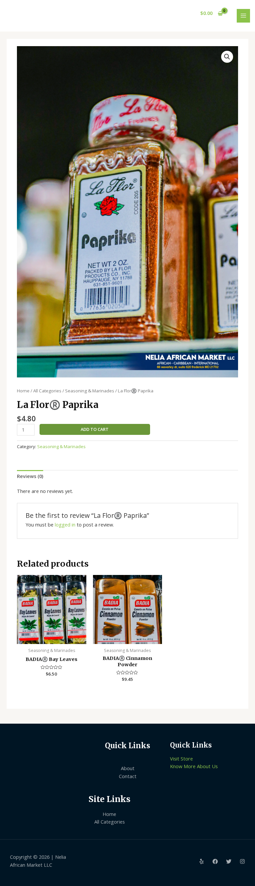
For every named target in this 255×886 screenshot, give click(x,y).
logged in (65, 524)
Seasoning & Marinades (89, 391)
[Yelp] (201, 861)
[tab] (30, 476)
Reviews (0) (30, 476)
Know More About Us (194, 766)
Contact (127, 776)
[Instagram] (242, 861)
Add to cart (95, 429)
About (127, 768)
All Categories (47, 391)
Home (23, 391)
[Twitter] (228, 861)
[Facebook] (215, 861)
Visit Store (181, 758)
